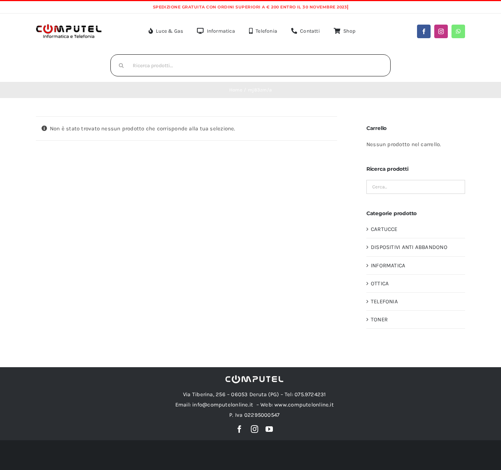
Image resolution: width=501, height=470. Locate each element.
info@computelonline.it (222, 404)
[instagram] (441, 31)
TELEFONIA (384, 301)
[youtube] (269, 429)
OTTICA (380, 283)
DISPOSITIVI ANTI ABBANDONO (409, 247)
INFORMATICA (388, 265)
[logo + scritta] (69, 26)
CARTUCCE (384, 229)
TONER (379, 319)
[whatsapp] (458, 31)
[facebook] (424, 31)
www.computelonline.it (304, 404)
